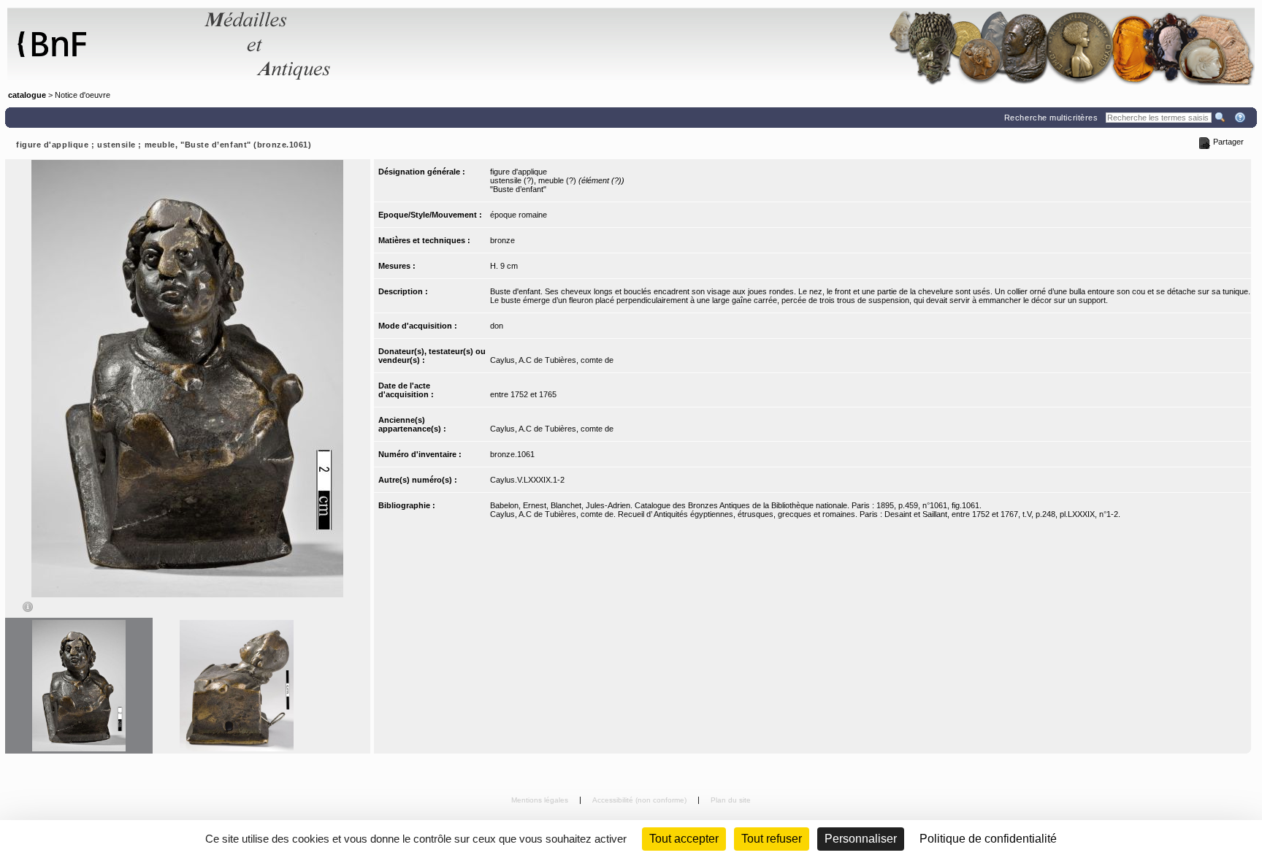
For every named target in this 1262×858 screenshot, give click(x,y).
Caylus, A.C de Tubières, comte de (551, 360)
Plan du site (731, 800)
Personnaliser (861, 838)
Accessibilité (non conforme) (640, 800)
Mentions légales (540, 800)
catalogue (27, 95)
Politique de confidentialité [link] (988, 838)
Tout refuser (771, 838)
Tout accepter (684, 838)
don (496, 325)
